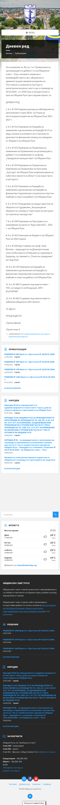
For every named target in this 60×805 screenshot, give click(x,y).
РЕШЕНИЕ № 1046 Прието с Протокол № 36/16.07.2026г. (29, 648)
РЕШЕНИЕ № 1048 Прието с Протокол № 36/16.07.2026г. (29, 630)
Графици (47, 784)
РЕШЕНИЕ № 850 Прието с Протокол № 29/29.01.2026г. (29, 354)
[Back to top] (30, 796)
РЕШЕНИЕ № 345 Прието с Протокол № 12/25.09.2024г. (29, 369)
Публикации (20, 53)
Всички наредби (12, 468)
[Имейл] (24, 778)
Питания (13, 784)
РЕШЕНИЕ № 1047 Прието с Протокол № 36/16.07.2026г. (29, 639)
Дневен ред (24, 784)
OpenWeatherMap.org (27, 565)
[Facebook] (30, 778)
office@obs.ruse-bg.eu (13, 767)
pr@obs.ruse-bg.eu (46, 752)
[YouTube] (35, 778)
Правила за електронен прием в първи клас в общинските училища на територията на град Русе (29, 458)
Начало (9, 53)
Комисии (36, 784)
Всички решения (12, 388)
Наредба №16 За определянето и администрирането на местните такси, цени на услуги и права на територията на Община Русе (27, 407)
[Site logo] (30, 23)
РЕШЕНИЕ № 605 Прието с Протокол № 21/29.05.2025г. (29, 361)
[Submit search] (56, 515)
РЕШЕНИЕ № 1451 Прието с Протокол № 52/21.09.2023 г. (29, 378)
